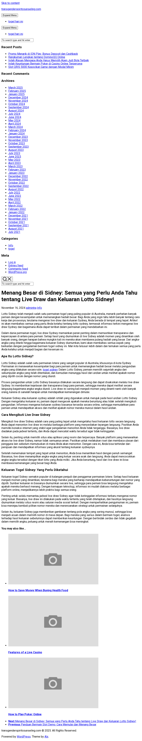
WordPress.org (17, 272)
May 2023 (14, 159)
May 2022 (14, 199)
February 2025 (17, 91)
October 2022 (16, 182)
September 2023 (18, 146)
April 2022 (14, 202)
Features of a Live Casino (25, 652)
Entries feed (15, 265)
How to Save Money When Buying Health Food (38, 590)
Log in (12, 262)
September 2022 (18, 186)
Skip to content (10, 3)
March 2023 (15, 166)
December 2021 (18, 215)
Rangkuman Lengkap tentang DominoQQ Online (36, 57)
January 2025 (16, 94)
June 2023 (14, 156)
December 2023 (18, 136)
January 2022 (16, 212)
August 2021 (16, 228)
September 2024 (18, 107)
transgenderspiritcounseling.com (21, 9)
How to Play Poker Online (25, 714)
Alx (46, 736)
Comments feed (18, 268)
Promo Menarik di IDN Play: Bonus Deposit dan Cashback (43, 53)
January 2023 (16, 173)
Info (10, 245)
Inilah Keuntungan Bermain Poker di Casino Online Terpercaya (45, 63)
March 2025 (15, 87)
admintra (31, 307)
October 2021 (16, 222)
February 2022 (17, 209)
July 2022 (14, 192)
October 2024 (16, 104)
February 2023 (17, 169)
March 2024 (15, 127)
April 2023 (14, 163)
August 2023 (16, 150)
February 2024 (17, 130)
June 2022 (14, 196)
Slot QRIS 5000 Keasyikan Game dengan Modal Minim (41, 67)
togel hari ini (15, 21)
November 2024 (18, 100)
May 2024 (14, 120)
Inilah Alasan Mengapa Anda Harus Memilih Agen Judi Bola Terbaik (48, 60)
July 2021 (14, 232)
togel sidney (50, 369)
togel (11, 248)
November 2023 (18, 140)
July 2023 (14, 153)
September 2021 (18, 225)
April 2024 (14, 123)
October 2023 (16, 143)
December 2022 (18, 176)
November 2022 (18, 179)
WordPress (24, 736)
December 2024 (18, 97)
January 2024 (16, 133)
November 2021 (18, 219)
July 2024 (14, 114)
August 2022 (16, 189)
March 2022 (15, 205)
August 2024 (16, 110)
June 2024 (14, 117)
